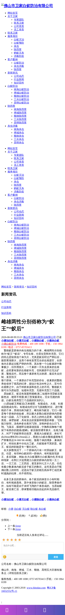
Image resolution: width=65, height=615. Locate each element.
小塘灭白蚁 (22, 340)
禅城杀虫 (19, 132)
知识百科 (19, 82)
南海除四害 (20, 109)
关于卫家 (13, 151)
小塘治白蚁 (7, 340)
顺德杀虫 (19, 136)
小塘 (10, 509)
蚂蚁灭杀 (19, 52)
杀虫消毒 (19, 66)
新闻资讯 (13, 208)
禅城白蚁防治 (21, 92)
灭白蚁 (26, 509)
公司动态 (19, 76)
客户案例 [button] (13, 59)
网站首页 (13, 13)
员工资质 (19, 29)
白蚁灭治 (19, 39)
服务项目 (13, 171)
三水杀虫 (19, 139)
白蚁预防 (19, 42)
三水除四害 (20, 119)
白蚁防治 (19, 62)
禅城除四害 (20, 112)
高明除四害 (20, 122)
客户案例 (13, 195)
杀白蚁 (42, 509)
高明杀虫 (19, 142)
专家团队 (19, 19)
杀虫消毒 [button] (13, 126)
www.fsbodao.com (36, 587)
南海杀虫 (19, 129)
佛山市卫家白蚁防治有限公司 (39, 337)
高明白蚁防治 (21, 102)
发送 (56, 556)
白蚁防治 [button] (13, 86)
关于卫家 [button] (13, 16)
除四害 (17, 49)
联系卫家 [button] (13, 32)
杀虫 (16, 46)
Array (18, 525)
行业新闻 (19, 79)
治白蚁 (17, 509)
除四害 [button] (11, 106)
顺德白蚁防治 (21, 96)
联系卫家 (19, 23)
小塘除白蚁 (38, 340)
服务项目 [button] (13, 36)
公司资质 (19, 26)
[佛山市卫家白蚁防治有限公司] (27, 6)
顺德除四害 (20, 116)
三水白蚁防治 (21, 99)
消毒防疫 (19, 56)
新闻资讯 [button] (13, 72)
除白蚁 (34, 509)
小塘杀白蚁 (53, 340)
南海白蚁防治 (21, 89)
